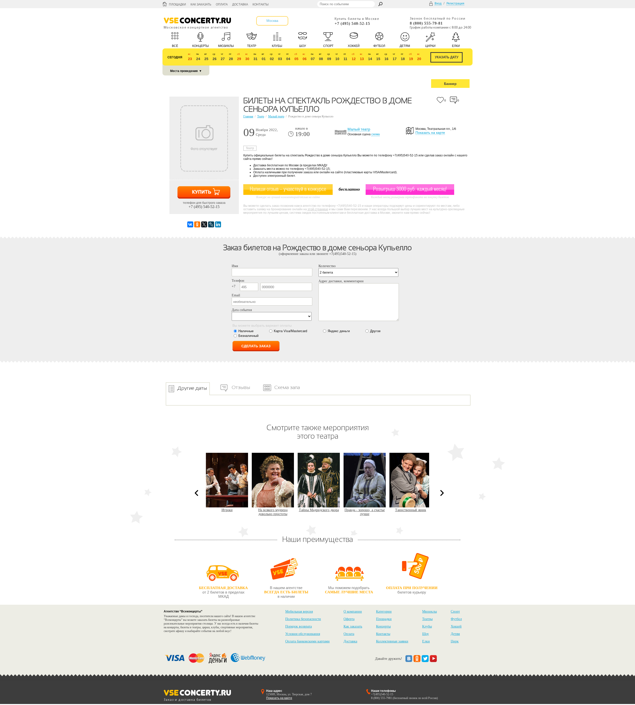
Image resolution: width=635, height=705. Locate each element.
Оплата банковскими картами (307, 641)
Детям (455, 634)
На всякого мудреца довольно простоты (227, 512)
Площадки (177, 4)
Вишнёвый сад (411, 510)
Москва (272, 21)
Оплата (222, 4)
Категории (384, 611)
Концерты (383, 626)
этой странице (318, 209)
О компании (353, 611)
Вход (438, 3)
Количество (327, 266)
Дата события (242, 310)
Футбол (456, 619)
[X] (204, 224)
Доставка (240, 4)
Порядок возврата (298, 626)
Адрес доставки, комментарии (341, 281)
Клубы (427, 626)
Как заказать (200, 4)
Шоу (425, 634)
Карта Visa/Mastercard (290, 331)
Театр (260, 116)
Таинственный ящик (364, 510)
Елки (426, 641)
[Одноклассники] (197, 224)
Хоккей (456, 626)
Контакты (261, 4)
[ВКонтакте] (190, 224)
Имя (235, 266)
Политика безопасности (303, 619)
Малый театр (276, 116)
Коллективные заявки (392, 641)
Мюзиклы (429, 611)
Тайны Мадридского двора (273, 510)
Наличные (246, 331)
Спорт (455, 611)
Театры (427, 619)
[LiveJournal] (211, 224)
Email (236, 295)
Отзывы (241, 387)
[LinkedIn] (218, 224)
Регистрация (455, 3)
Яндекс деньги (339, 331)
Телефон (238, 280)
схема (375, 134)
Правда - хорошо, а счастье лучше (319, 512)
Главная (248, 116)
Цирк (455, 641)
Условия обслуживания (302, 634)
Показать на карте (430, 133)
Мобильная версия (299, 611)
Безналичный (248, 336)
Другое (375, 331)
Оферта (349, 619)
